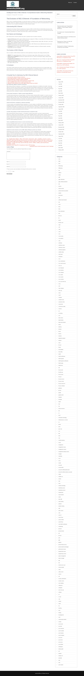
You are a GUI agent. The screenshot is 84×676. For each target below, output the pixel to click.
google (59, 392)
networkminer (60, 492)
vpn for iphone (61, 633)
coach (59, 295)
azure (59, 204)
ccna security (60, 236)
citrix (59, 286)
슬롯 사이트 (59, 59)
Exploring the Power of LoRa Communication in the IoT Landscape (41, 146)
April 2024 (60, 145)
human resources (61, 408)
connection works (61, 301)
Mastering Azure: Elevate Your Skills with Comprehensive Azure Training (64, 42)
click (57, 67)
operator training (61, 506)
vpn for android (61, 630)
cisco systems (61, 279)
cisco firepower (61, 267)
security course (61, 580)
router (59, 569)
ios (59, 422)
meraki (59, 462)
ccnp (59, 240)
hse (59, 406)
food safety (60, 351)
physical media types (24, 142)
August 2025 (60, 109)
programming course (62, 551)
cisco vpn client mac (62, 281)
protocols (30, 142)
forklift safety (60, 363)
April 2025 (60, 118)
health (59, 401)
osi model (13, 142)
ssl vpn (59, 596)
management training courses (63, 451)
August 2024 (60, 136)
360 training (60, 165)
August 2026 (60, 81)
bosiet (59, 220)
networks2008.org (15, 8)
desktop (59, 329)
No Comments (20, 14)
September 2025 (61, 106)
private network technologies (63, 546)
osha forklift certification (62, 524)
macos (59, 442)
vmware (59, 621)
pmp (59, 537)
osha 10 (59, 515)
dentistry (60, 326)
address (59, 172)
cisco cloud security (62, 263)
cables (36, 138)
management (60, 444)
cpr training (60, 313)
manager (60, 453)
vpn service (60, 642)
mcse (59, 460)
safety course (60, 571)
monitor (59, 478)
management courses (62, 449)
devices (59, 333)
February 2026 (61, 95)
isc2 (59, 431)
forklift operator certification (63, 360)
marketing (60, 456)
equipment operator (61, 338)
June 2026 (60, 86)
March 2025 (60, 120)
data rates (19, 140)
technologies (9, 143)
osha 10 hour (60, 517)
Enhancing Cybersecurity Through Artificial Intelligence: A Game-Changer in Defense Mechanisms (65, 27)
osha (59, 512)
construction (60, 304)
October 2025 (60, 104)
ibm (59, 410)
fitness (59, 347)
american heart (61, 188)
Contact (75, 2)
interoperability (26, 141)
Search (58, 14)
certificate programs (62, 249)
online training (60, 501)
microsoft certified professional (63, 469)
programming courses (62, 553)
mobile (59, 474)
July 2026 (60, 84)
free (59, 367)
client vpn (60, 290)
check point (60, 254)
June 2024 (60, 140)
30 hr (59, 163)
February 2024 (61, 149)
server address (61, 583)
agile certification (61, 179)
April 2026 (60, 90)
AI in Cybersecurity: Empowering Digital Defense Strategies (66, 33)
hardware (60, 397)
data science (60, 317)
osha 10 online (61, 519)
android (59, 193)
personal (59, 528)
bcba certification (61, 211)
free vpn (59, 376)
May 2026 (60, 88)
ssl (59, 594)
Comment (9, 151)
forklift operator (61, 358)
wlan (59, 660)
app (59, 197)
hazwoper (60, 399)
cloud (59, 292)
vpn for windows (61, 635)
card (59, 227)
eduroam (60, 335)
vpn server (60, 637)
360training (60, 168)
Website (8, 166)
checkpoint (60, 256)
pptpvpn (59, 542)
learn (59, 435)
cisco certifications (61, 261)
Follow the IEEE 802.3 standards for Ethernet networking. (18, 79)
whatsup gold (60, 648)
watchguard (60, 646)
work (59, 662)
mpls (59, 481)
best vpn (60, 215)
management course (62, 447)
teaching (59, 608)
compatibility (39, 138)
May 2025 (60, 115)
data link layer (14, 140)
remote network (61, 567)
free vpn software (61, 385)
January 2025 (60, 124)
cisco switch (60, 274)
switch (59, 603)
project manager (61, 558)
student (59, 601)
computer (60, 297)
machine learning (61, 440)
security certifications (62, 578)
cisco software (61, 272)
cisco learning (60, 270)
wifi (59, 651)
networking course (61, 487)
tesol (59, 610)
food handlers (60, 349)
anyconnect (60, 195)
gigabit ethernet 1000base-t (18, 141)
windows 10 (60, 655)
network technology (61, 485)
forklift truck (60, 365)
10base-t (21, 138)
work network (60, 664)
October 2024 (60, 131)
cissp (59, 283)
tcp (59, 605)
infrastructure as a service (63, 419)
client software (61, 288)
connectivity (44, 138)
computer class (61, 299)
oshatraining (60, 526)
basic (59, 206)
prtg (59, 560)
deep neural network (62, 322)
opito (59, 508)
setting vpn (60, 585)
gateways (60, 388)
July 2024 (60, 138)
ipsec (59, 426)
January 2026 (60, 97)
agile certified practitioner (62, 181)
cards (59, 229)
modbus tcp (60, 476)
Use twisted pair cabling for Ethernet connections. (16, 77)
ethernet (35, 140)
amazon (59, 186)
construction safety (61, 306)
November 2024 (61, 129)
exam (59, 342)
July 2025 (60, 111)
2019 (59, 161)
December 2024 (61, 127)
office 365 (60, 499)
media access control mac (43, 141)
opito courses (60, 510)
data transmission (24, 140)
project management (62, 555)
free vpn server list (61, 383)
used (59, 617)
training (59, 612)
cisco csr (60, 265)
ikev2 (59, 415)
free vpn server (61, 381)
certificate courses (61, 247)
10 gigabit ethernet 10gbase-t (14, 138)
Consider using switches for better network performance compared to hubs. (21, 80)
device (59, 331)
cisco (59, 258)
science (59, 574)
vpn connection (61, 628)
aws (59, 202)
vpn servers (60, 639)
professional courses (62, 549)
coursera (60, 308)
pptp (59, 540)
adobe (59, 174)
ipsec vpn (60, 428)
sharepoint (60, 587)
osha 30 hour (60, 521)
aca (59, 170)
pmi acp (59, 535)
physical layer (18, 142)
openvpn (59, 503)
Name (8, 161)
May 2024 (60, 143)
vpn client (60, 626)
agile (59, 177)
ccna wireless (60, 238)
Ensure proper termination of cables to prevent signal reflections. (19, 78)
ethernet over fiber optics (41, 140)
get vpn (59, 390)
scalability (38, 142)
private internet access (62, 544)
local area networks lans (33, 141)
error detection (30, 140)
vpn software (60, 644)
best (59, 213)
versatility (13, 143)
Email (8, 164)
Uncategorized (9, 14)
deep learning (60, 320)
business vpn (60, 222)
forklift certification (61, 356)
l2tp (59, 433)
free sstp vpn (60, 374)
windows (59, 653)
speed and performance (44, 142)
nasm (59, 483)
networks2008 (59, 56)
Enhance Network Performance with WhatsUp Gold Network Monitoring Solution (66, 37)
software (59, 592)
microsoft (60, 465)
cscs (59, 315)
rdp (59, 562)
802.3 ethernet (25, 138)
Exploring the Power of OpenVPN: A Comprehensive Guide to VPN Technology (21, 145)
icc (59, 413)
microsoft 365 (60, 467)
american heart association (63, 190)
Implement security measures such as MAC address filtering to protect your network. (23, 83)
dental (59, 324)
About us (70, 2)
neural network (61, 494)
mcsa (59, 458)
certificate (60, 242)
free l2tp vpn (60, 372)
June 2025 (60, 113)
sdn (59, 576)
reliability (34, 142)
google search (60, 394)
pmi (59, 533)
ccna (59, 233)
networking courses (61, 490)
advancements (31, 138)
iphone (59, 424)
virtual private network (62, 619)
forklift (59, 354)
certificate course (61, 245)
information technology (62, 417)
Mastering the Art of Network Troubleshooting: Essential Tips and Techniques (65, 47)
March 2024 (60, 147)
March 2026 (60, 93)
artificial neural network (62, 199)
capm (59, 224)
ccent (59, 231)
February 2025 (61, 122)
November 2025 (61, 102)
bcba (59, 208)
